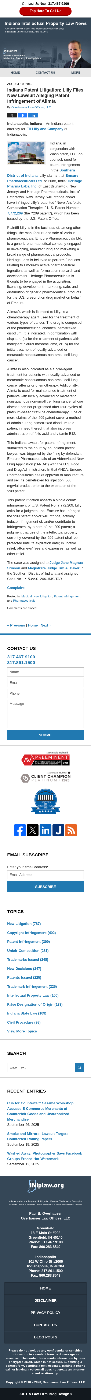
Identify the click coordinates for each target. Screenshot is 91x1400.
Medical (26, 596)
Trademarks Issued (27, 960)
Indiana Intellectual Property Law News (46, 27)
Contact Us (45, 72)
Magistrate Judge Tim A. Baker (54, 568)
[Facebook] (20, 830)
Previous (16, 625)
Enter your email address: (27, 867)
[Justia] (58, 830)
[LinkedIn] (45, 830)
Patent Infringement (67, 596)
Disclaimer (45, 1301)
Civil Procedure (24, 1022)
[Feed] (71, 830)
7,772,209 (15, 213)
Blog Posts (45, 1337)
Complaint (16, 588)
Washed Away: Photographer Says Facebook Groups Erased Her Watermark (44, 1156)
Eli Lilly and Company (44, 129)
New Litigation (42, 596)
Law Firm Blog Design (44, 1394)
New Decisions (24, 969)
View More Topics (22, 1031)
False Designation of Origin (35, 1005)
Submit (45, 735)
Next (46, 625)
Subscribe (45, 887)
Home (15, 72)
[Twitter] (32, 830)
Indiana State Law (26, 1013)
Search (79, 1067)
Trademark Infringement (32, 987)
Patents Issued (24, 978)
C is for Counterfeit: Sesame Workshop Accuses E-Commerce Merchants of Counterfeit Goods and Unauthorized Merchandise (40, 1111)
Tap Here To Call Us (45, 11)
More (75, 72)
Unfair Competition (28, 951)
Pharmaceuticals (24, 600)
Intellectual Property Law (33, 995)
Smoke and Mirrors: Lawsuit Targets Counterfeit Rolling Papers (37, 1136)
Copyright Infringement (31, 933)
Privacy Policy (45, 1313)
